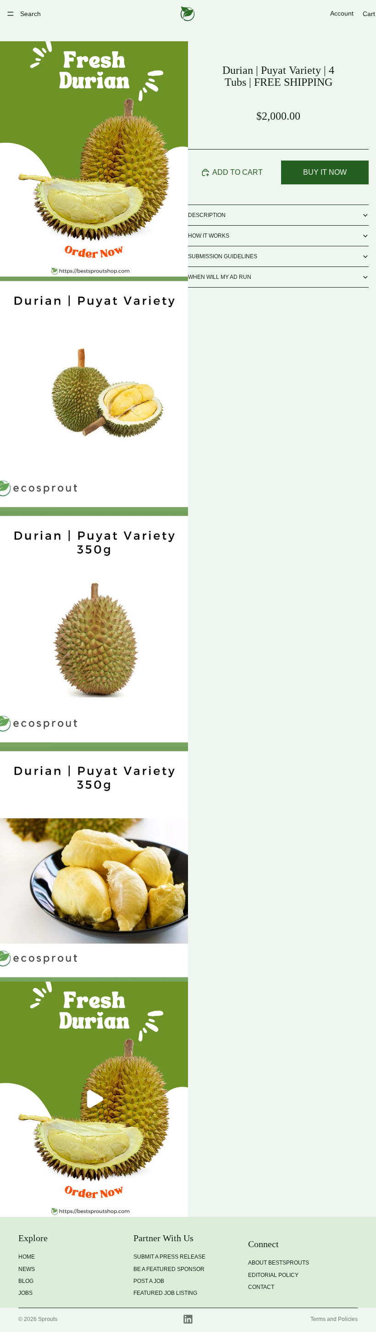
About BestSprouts (278, 1263)
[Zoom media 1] (94, 159)
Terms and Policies (334, 1319)
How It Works (208, 236)
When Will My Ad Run (219, 277)
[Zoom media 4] (94, 864)
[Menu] (10, 13)
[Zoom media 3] (94, 629)
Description (207, 215)
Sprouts (47, 1319)
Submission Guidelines (222, 256)
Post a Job (148, 1280)
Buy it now (325, 172)
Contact (261, 1287)
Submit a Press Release (169, 1257)
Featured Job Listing (165, 1293)
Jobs (25, 1293)
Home (26, 1257)
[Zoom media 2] (94, 394)
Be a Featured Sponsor (169, 1268)
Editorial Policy (273, 1274)
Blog (25, 1280)
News (26, 1268)
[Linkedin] (188, 1319)
